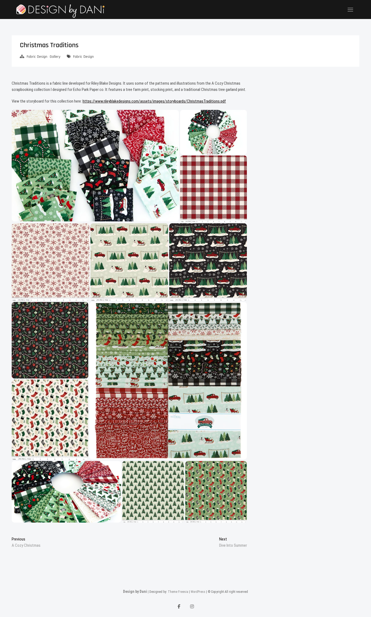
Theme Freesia (178, 592)
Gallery (55, 56)
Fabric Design (37, 56)
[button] (95, 165)
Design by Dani (135, 591)
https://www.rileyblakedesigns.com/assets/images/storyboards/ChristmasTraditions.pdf (154, 101)
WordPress (198, 592)
